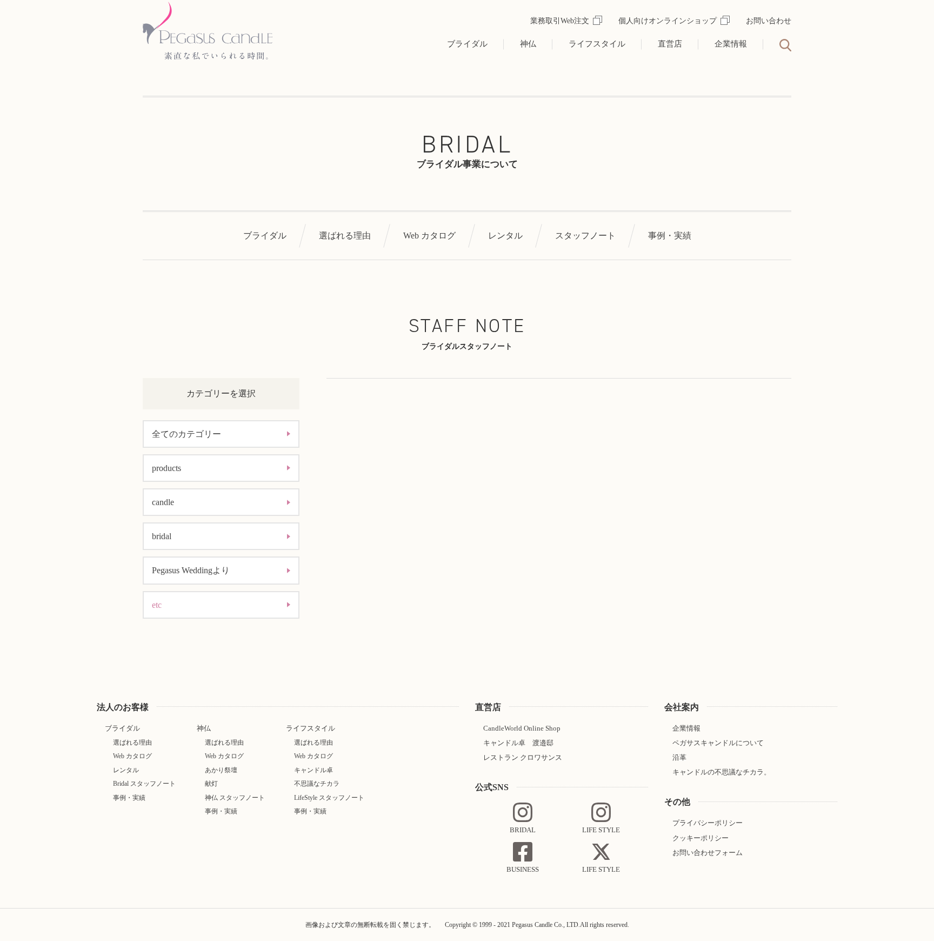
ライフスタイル (597, 43)
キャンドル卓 (313, 770)
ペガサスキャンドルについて (718, 743)
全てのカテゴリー (186, 434)
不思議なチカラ (316, 783)
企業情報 (731, 43)
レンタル (505, 235)
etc (157, 604)
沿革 (679, 757)
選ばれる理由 (345, 235)
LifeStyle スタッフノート (329, 797)
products (166, 468)
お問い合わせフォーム (707, 853)
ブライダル (467, 43)
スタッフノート (585, 235)
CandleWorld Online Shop (522, 728)
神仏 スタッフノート (235, 797)
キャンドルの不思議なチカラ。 (721, 772)
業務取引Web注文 (559, 21)
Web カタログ (429, 235)
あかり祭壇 (221, 770)
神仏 (528, 43)
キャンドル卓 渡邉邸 (518, 743)
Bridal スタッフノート (144, 783)
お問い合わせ (768, 21)
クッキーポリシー (700, 838)
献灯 (211, 783)
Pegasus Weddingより (191, 570)
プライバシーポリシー (707, 823)
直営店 (670, 43)
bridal (161, 536)
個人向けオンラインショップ (667, 21)
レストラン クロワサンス (522, 757)
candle (163, 502)
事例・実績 (669, 235)
